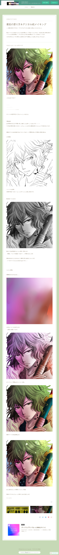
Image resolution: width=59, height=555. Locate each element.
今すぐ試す (45, 2)
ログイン (54, 2)
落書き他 (32, 7)
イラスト (26, 7)
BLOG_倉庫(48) (9, 497)
